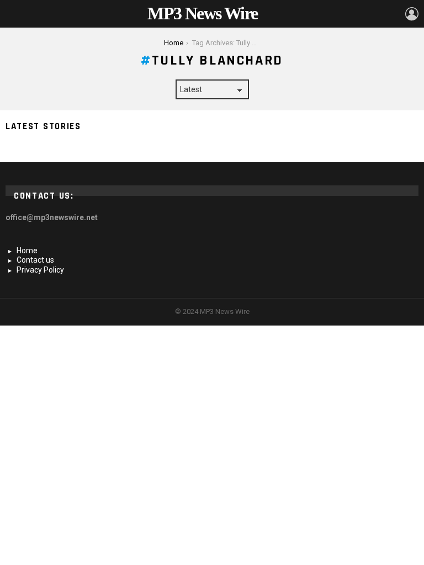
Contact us (35, 259)
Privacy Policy (40, 269)
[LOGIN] (411, 14)
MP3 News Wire (202, 13)
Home (27, 250)
